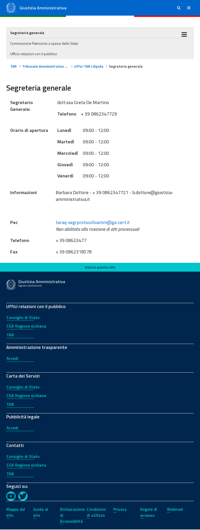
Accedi (12, 358)
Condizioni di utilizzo (96, 512)
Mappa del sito (15, 512)
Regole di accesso (148, 512)
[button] (179, 8)
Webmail (175, 509)
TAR (10, 335)
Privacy (120, 509)
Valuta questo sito (100, 267)
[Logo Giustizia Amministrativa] (11, 7)
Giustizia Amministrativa (43, 8)
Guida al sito (40, 512)
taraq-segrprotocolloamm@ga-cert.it (93, 222)
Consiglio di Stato (23, 317)
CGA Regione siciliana (26, 326)
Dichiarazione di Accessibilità (72, 515)
